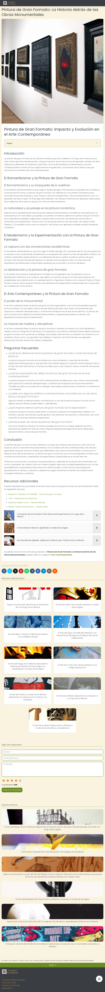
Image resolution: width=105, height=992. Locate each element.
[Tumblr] (32, 571)
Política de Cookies (9, 983)
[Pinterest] (21, 571)
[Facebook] (4, 571)
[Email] (49, 571)
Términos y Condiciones (11, 985)
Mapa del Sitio (7, 988)
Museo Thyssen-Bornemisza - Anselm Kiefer (28, 506)
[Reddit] (54, 571)
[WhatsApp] (26, 571)
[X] (15, 571)
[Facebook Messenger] (9, 571)
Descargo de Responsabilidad (13, 980)
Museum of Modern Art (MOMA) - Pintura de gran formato (35, 494)
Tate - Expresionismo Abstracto (22, 498)
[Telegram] (43, 571)
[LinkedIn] (37, 571)
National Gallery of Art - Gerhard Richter (26, 502)
